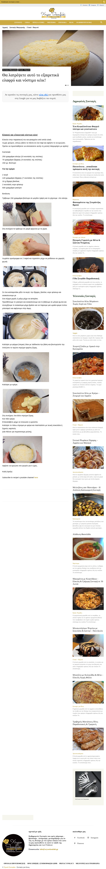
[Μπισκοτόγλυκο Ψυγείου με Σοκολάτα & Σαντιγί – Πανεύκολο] (88, 645)
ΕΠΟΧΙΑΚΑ (62, 22)
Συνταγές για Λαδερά (79, 237)
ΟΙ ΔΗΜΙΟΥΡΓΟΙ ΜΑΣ (84, 22)
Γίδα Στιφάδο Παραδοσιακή (86, 278)
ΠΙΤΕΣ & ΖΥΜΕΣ (38, 22)
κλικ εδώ (43, 94)
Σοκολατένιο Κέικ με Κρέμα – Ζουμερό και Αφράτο (86, 394)
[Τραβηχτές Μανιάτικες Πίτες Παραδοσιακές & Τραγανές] (88, 739)
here (36, 477)
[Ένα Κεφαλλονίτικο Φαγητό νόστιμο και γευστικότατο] (88, 113)
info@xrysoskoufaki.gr (49, 849)
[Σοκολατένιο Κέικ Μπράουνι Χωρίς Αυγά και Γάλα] (88, 318)
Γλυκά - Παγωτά (24, 70)
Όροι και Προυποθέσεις (14, 863)
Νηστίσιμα (76, 563)
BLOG (71, 22)
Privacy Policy (66, 863)
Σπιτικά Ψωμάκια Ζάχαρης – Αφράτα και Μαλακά (85, 441)
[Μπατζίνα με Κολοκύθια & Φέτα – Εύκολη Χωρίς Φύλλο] (88, 692)
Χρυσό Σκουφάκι (9, 867)
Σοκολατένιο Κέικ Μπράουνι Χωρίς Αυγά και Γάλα (85, 302)
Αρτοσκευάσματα (78, 472)
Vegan (75, 333)
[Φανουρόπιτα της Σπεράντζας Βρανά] (88, 189)
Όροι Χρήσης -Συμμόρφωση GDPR (42, 863)
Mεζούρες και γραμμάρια (88, 863)
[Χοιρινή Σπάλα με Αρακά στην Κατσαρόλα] (88, 363)
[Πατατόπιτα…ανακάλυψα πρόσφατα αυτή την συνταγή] (88, 153)
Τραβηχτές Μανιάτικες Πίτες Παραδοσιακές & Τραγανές (85, 723)
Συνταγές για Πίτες (78, 164)
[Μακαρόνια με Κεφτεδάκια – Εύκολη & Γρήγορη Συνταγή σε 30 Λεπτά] (88, 598)
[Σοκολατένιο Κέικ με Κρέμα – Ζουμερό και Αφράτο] (88, 410)
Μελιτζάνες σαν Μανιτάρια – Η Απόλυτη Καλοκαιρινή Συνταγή (86, 488)
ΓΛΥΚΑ (27, 22)
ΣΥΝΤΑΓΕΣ (18, 22)
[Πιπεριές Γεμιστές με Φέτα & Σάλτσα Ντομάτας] (88, 227)
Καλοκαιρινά (76, 519)
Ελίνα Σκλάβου (77, 276)
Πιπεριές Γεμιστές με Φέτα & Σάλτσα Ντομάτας (86, 241)
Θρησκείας (76, 199)
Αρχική (5, 27)
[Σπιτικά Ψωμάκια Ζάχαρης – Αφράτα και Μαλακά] (88, 457)
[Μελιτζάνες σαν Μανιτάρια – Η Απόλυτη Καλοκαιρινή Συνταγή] (88, 504)
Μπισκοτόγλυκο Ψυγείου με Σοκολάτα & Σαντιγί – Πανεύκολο (88, 629)
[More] (52, 497)
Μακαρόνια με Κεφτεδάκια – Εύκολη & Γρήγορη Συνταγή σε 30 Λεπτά (88, 581)
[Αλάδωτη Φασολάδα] (88, 549)
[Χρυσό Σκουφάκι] (53, 13)
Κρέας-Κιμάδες (77, 124)
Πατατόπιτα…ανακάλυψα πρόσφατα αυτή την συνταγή (86, 167)
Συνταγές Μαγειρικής (17, 27)
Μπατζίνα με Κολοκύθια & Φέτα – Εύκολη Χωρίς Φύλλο (88, 676)
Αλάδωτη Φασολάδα (82, 534)
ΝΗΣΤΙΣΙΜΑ (51, 22)
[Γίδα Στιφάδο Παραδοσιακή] (88, 265)
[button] (101, 23)
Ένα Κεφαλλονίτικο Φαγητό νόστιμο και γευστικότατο (86, 127)
